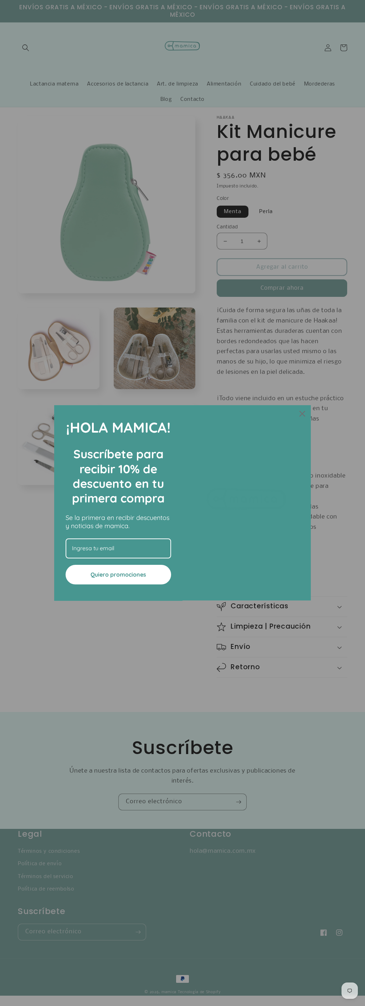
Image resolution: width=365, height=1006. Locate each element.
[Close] (302, 413)
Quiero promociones (118, 574)
